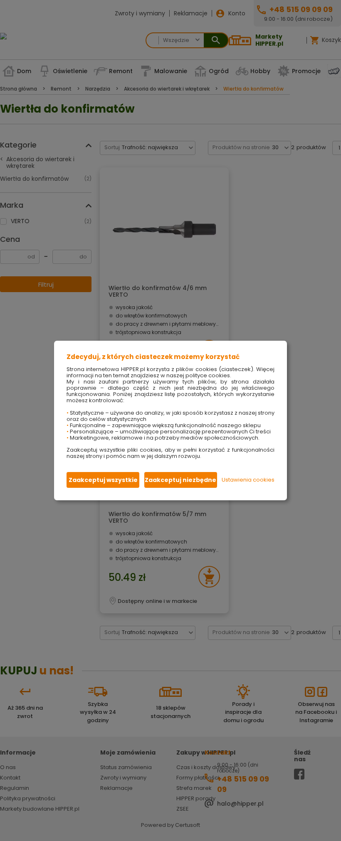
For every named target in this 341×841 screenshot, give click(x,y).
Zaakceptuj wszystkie (103, 480)
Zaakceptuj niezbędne (180, 480)
